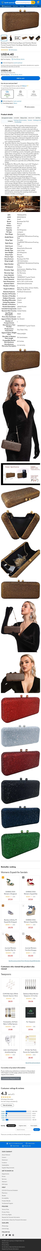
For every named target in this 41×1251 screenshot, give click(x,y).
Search (37, 1129)
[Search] (33, 2)
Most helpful (34, 1125)
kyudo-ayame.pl (18, 63)
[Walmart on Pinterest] (13, 1235)
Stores (3, 1176)
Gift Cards (4, 1184)
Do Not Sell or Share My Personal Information (14, 1220)
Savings (22, 6)
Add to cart (20, 78)
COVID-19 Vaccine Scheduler (10, 1190)
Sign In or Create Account (16, 1143)
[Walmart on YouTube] (10, 1235)
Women (30, 120)
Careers (4, 1157)
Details (15, 103)
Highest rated (22, 1125)
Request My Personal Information (11, 1217)
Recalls (4, 1195)
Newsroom (5, 1160)
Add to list (11, 107)
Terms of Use (5, 1209)
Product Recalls (6, 1201)
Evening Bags (18, 122)
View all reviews (7, 1105)
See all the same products (33, 1063)
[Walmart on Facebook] (3, 1235)
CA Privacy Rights (7, 1214)
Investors (4, 1162)
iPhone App (5, 1226)
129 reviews (14, 50)
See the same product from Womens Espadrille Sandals (24, 961)
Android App (5, 1228)
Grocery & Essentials (31, 6)
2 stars (3, 1117)
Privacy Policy (6, 1212)
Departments (7, 6)
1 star (3, 1119)
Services (15, 6)
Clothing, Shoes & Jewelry (20, 120)
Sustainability (5, 1165)
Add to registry (31, 107)
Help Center (31, 1143)
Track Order (16, 1146)
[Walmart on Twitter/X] (6, 1235)
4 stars (3, 1113)
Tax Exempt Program (7, 1203)
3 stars (3, 1115)
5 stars (3, 1111)
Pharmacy (4, 1193)
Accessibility (5, 1198)
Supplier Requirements (8, 1167)
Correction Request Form (10, 1078)
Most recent (11, 1125)
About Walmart (6, 1155)
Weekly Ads (27, 1146)
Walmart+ (4, 1181)
